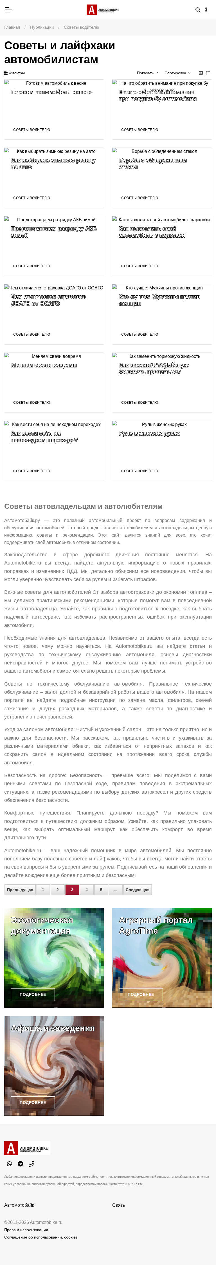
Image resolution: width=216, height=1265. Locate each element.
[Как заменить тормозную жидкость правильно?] (162, 382)
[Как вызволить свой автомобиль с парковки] (162, 246)
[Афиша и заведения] (54, 1066)
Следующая (137, 889)
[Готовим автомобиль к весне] (54, 109)
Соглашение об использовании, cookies (41, 1237)
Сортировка (176, 73)
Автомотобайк (19, 1205)
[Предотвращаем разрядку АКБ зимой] (54, 246)
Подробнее (33, 994)
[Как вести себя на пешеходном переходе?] (54, 451)
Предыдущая (20, 889)
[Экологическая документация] (54, 958)
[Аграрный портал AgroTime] (162, 958)
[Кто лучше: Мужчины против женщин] (162, 314)
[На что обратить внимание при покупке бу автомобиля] (162, 109)
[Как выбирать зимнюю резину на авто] (54, 178)
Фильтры (16, 73)
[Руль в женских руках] (162, 451)
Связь (118, 1205)
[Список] (208, 73)
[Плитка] (200, 73)
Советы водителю (31, 130)
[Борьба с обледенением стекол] (162, 178)
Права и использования (26, 1230)
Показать (146, 73)
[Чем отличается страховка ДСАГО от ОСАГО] (54, 314)
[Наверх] (200, 1249)
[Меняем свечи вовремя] (54, 382)
